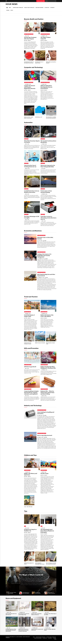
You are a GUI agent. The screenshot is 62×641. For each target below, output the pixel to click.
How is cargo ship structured (44, 435)
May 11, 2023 (27, 368)
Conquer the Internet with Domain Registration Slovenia (30, 87)
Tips (25, 526)
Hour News (11, 4)
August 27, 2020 (44, 395)
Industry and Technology (29, 7)
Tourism (7, 10)
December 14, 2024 (27, 313)
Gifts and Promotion (27, 364)
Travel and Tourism (27, 311)
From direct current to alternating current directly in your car (48, 218)
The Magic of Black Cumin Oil (31, 575)
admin (45, 240)
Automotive (47, 7)
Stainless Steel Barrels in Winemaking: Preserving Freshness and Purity (23, 630)
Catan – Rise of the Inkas (28, 506)
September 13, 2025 (28, 84)
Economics (52, 7)
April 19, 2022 (27, 219)
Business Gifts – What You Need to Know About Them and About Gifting (47, 393)
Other (11, 10)
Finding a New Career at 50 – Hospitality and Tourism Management (44, 256)
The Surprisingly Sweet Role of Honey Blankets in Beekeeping (47, 531)
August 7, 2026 (9, 612)
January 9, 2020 (44, 472)
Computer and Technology (18, 7)
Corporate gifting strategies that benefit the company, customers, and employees (31, 393)
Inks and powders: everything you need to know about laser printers (51, 118)
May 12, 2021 (27, 395)
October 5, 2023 (44, 84)
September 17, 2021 (44, 369)
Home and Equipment (39, 7)
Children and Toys (27, 470)
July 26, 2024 (43, 168)
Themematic (8, 637)
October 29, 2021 (27, 472)
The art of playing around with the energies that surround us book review (51, 564)
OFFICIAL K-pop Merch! (30, 366)
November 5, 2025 (22, 612)
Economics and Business (41, 235)
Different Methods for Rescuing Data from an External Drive (46, 87)
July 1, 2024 (47, 612)
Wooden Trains (44, 473)
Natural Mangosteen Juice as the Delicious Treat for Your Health (29, 63)
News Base (27, 636)
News (10, 7)
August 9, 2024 (34, 612)
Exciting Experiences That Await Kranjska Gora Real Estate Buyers (11, 630)
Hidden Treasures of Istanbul (40, 342)
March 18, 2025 (27, 168)
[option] (31, 581)
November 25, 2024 (44, 313)
